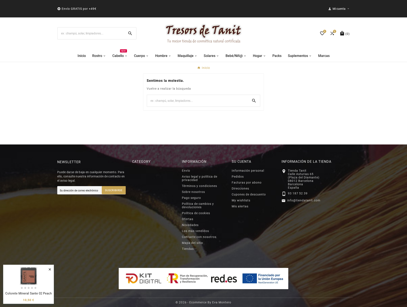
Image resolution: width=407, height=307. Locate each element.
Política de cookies (196, 213)
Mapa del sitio (192, 243)
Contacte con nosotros (199, 237)
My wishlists (241, 200)
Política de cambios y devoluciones (198, 205)
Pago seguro (191, 197)
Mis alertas (240, 206)
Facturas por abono (247, 182)
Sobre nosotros (193, 192)
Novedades (190, 225)
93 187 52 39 (298, 193)
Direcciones (240, 188)
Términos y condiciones (199, 186)
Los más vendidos (195, 231)
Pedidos (238, 176)
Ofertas (187, 219)
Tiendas (188, 248)
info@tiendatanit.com (303, 200)
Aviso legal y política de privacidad (199, 178)
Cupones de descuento (249, 194)
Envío (186, 170)
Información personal (248, 170)
